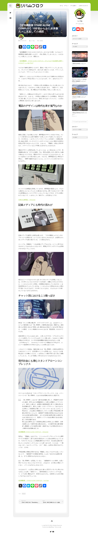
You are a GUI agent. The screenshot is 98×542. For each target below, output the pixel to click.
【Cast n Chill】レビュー (79, 97)
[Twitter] (10, 12)
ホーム (61, 5)
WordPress (51, 527)
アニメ (23, 493)
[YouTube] (10, 18)
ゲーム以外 (73, 5)
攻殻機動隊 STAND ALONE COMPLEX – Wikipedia (33, 432)
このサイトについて (83, 5)
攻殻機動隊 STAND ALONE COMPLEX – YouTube (33, 480)
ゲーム (65, 5)
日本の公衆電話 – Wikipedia (26, 200)
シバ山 (33, 40)
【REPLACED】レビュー (79, 63)
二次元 (41, 40)
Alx (60, 527)
